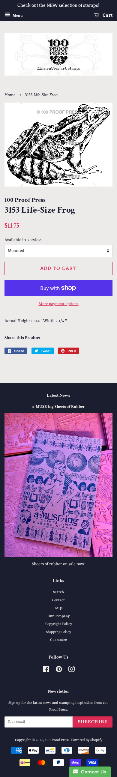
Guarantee (58, 640)
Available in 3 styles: (22, 240)
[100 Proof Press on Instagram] (71, 671)
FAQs (58, 608)
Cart (107, 15)
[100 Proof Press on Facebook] (46, 671)
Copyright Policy (58, 624)
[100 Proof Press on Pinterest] (59, 671)
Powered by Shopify (86, 740)
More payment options (59, 304)
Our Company (59, 616)
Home (10, 95)
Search (58, 592)
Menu (17, 15)
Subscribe (93, 722)
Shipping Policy (58, 632)
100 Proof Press (57, 740)
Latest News (58, 395)
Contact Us (92, 771)
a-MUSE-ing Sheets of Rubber (58, 406)
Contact (58, 600)
